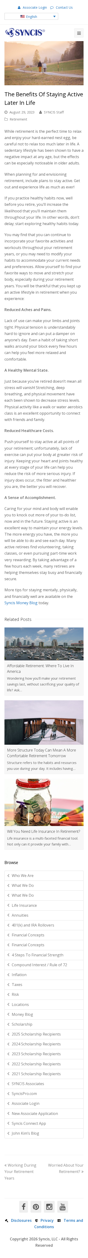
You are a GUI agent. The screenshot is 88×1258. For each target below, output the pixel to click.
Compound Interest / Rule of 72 (39, 964)
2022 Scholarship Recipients (36, 1064)
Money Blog (22, 1014)
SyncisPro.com (24, 1093)
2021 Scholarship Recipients (36, 1073)
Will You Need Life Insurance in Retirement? (43, 831)
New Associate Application (35, 1113)
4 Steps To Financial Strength (37, 955)
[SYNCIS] (25, 32)
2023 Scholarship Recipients (36, 1053)
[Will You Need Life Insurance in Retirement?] (44, 802)
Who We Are (23, 875)
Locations (20, 1004)
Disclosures (21, 1220)
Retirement (18, 119)
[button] (31, 16)
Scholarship (22, 1024)
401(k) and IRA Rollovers (33, 925)
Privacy (47, 1220)
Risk (15, 994)
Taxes (17, 984)
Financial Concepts (28, 935)
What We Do (23, 885)
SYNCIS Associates (28, 1083)
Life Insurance (24, 905)
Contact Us (64, 7)
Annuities (20, 915)
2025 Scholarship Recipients (36, 1034)
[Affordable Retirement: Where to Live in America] (44, 643)
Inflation (19, 974)
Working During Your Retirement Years (20, 1171)
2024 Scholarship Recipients (36, 1044)
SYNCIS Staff (54, 112)
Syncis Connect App (29, 1123)
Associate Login (35, 7)
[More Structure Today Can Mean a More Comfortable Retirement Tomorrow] (44, 722)
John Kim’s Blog (25, 1133)
